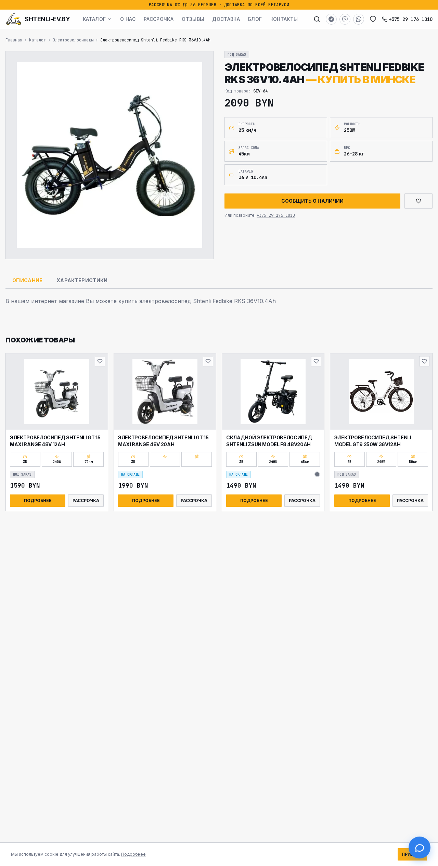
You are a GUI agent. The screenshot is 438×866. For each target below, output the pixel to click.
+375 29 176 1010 (411, 19)
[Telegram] (331, 19)
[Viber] (344, 19)
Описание (27, 280)
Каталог (94, 19)
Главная (13, 40)
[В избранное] (100, 361)
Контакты (284, 19)
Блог (255, 19)
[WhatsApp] (358, 19)
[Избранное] (373, 19)
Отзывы (193, 19)
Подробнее (38, 500)
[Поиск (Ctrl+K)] (317, 19)
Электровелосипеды (73, 40)
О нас (128, 19)
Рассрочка (158, 19)
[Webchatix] (419, 847)
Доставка (226, 19)
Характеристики (82, 280)
